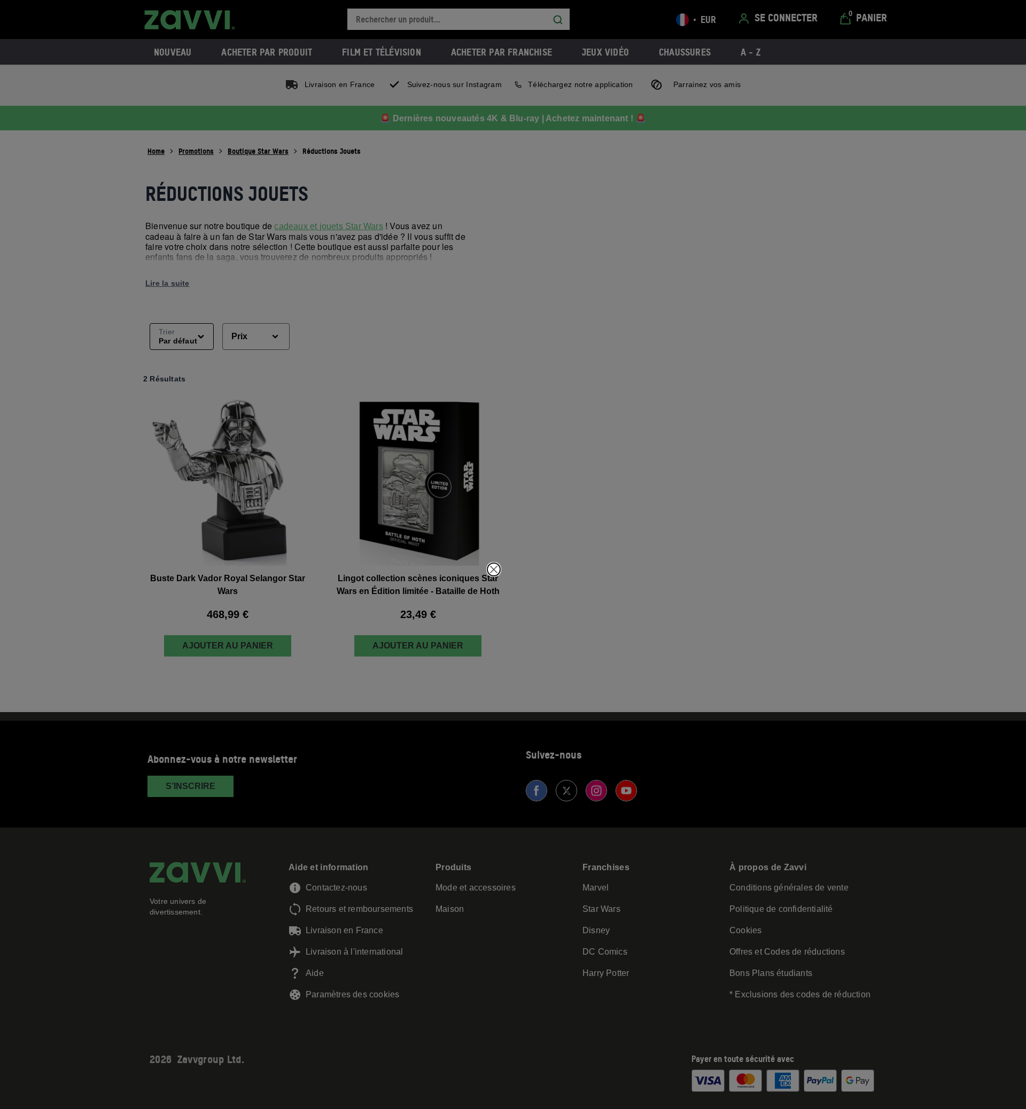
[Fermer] (493, 569)
